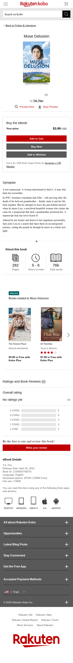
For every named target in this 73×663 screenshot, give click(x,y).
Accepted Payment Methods (22, 579)
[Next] (68, 335)
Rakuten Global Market (25, 620)
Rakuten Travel (49, 620)
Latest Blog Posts (15, 544)
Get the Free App (15, 566)
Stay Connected (14, 555)
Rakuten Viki (25, 614)
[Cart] (65, 4)
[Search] (66, 14)
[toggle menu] (6, 4)
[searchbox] (36, 14)
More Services (25, 625)
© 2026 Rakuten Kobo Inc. (18, 602)
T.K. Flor (38, 100)
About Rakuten (45, 625)
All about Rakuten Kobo (20, 522)
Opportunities (13, 533)
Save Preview (50, 106)
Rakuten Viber (44, 614)
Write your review (36, 447)
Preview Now (27, 106)
